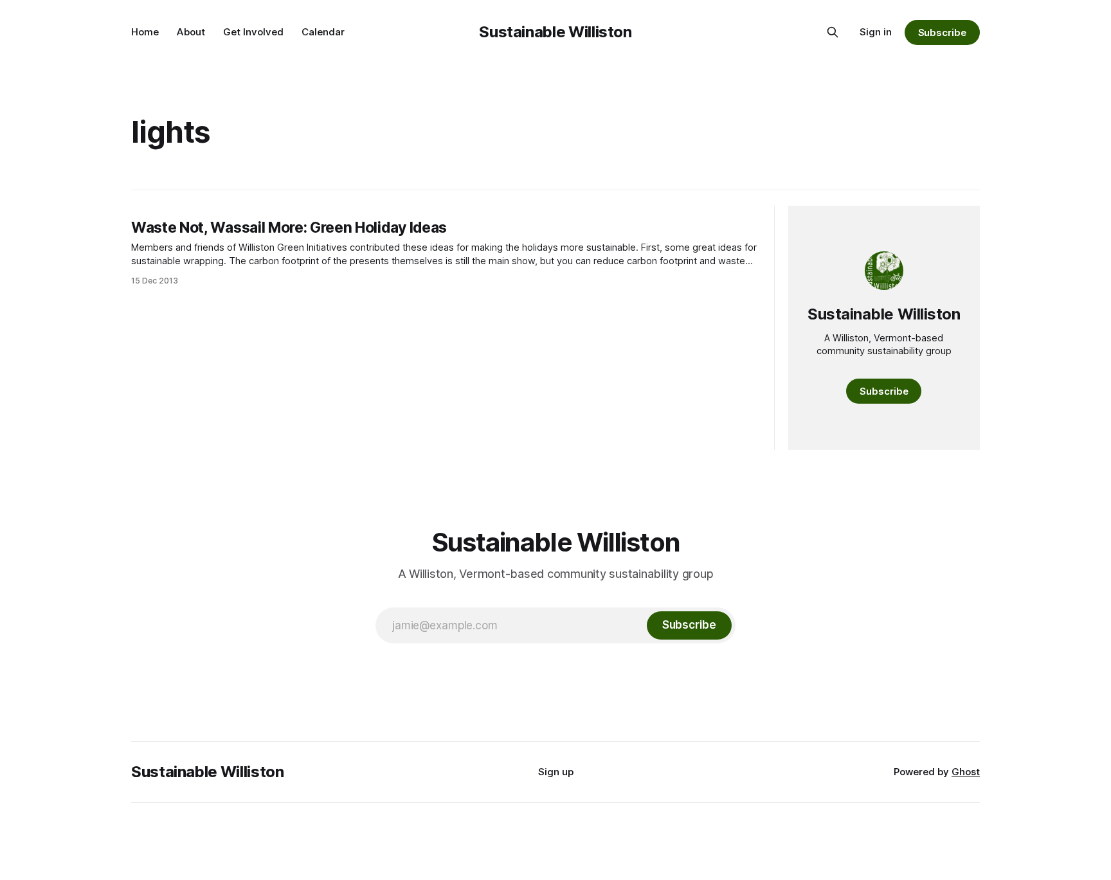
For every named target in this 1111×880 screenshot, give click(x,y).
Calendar (323, 32)
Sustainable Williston (555, 31)
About (191, 32)
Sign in (876, 32)
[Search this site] (832, 32)
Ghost (966, 772)
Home (145, 32)
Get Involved (253, 32)
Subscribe (942, 32)
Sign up (556, 772)
